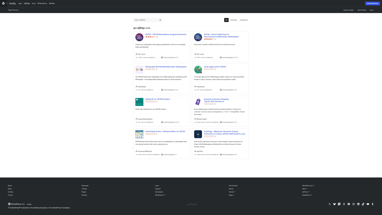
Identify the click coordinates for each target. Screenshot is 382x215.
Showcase (85, 185)
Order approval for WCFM (215, 67)
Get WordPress (372, 3)
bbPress (306, 192)
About (10, 185)
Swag (231, 195)
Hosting (10, 192)
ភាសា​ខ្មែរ (29, 204)
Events (231, 189)
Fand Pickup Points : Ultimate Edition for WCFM (165, 131)
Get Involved (233, 185)
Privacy (10, 195)
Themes (84, 189)
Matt (304, 189)
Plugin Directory (13, 10)
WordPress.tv (160, 195)
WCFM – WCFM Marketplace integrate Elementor (166, 34)
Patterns (84, 195)
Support (158, 189)
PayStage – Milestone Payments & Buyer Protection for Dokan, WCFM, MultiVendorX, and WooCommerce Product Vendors (224, 132)
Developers (159, 192)
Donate (232, 192)
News (10, 189)
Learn (157, 185)
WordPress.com (308, 185)
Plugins (84, 192)
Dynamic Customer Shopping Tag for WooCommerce (216, 100)
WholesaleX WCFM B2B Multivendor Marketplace (166, 67)
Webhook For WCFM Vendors (157, 99)
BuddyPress (307, 195)
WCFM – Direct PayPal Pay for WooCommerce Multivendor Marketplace (221, 35)
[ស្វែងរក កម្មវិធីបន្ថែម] (160, 20)
